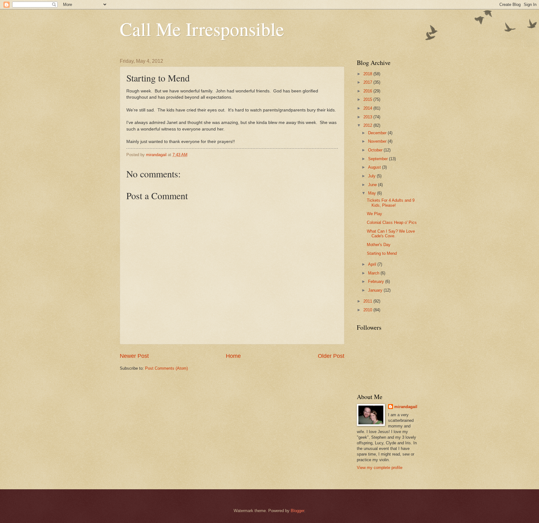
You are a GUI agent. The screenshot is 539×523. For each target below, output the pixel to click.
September (378, 158)
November (378, 141)
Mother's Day (379, 244)
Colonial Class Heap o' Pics (392, 222)
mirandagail (405, 406)
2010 (368, 310)
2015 (368, 99)
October (376, 150)
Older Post (331, 356)
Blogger (297, 510)
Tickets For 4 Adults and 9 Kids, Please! (391, 202)
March (374, 273)
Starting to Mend (382, 253)
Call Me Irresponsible (202, 28)
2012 (368, 125)
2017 (368, 82)
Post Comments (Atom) (166, 368)
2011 (368, 301)
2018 (368, 74)
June (373, 184)
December (378, 133)
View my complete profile (379, 467)
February (376, 281)
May (372, 193)
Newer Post (134, 356)
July (372, 176)
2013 (368, 117)
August (375, 167)
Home (233, 356)
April (372, 264)
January (376, 290)
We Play (374, 213)
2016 (368, 91)
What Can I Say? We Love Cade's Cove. (391, 233)
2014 (368, 108)
